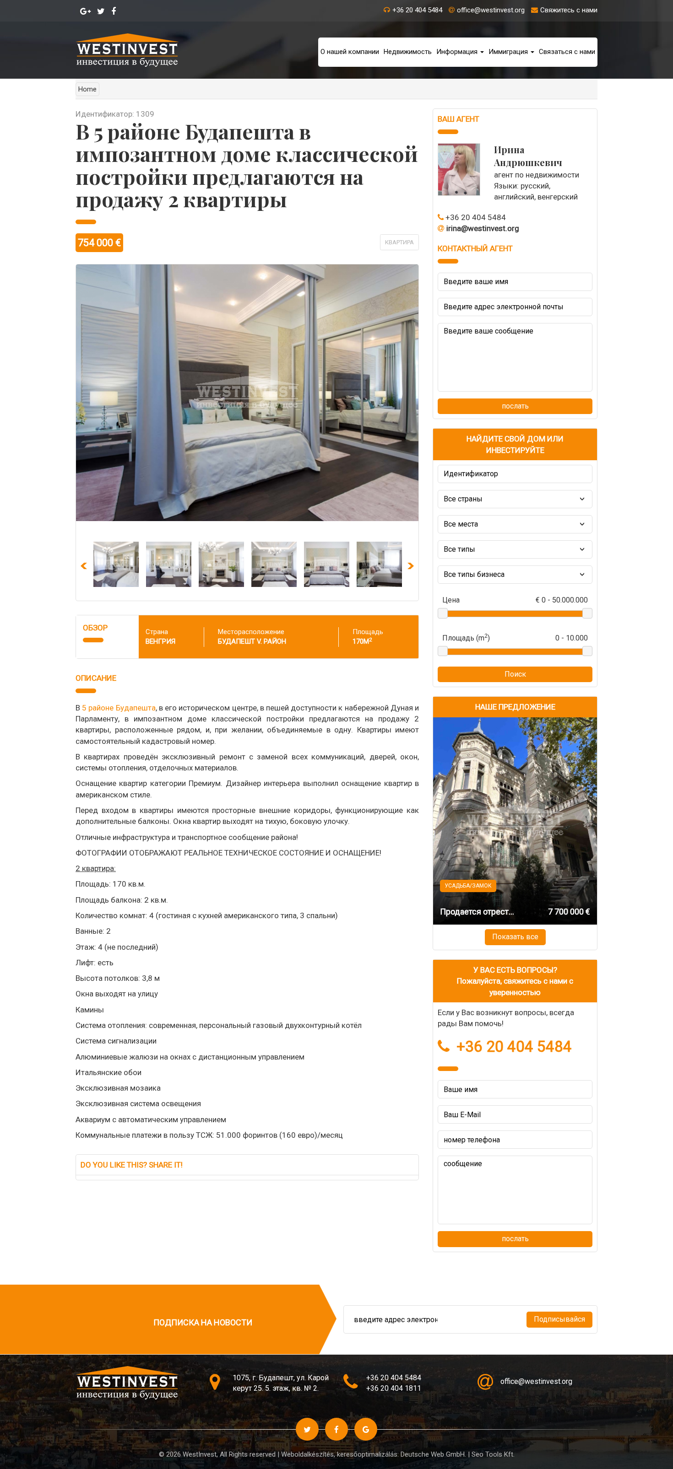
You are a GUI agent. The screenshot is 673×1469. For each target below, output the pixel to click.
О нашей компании (349, 52)
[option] (116, 564)
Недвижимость (408, 52)
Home (87, 89)
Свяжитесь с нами (568, 10)
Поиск (515, 674)
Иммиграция (509, 52)
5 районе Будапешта (118, 707)
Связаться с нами (567, 52)
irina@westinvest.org (482, 228)
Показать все (515, 936)
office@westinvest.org (491, 10)
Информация (457, 52)
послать (515, 406)
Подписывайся (559, 1319)
